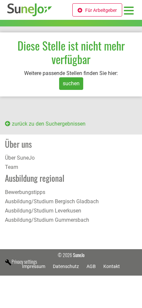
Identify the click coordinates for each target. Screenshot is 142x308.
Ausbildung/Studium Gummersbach (47, 220)
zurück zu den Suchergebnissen (49, 124)
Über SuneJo (20, 158)
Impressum (33, 266)
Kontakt (111, 266)
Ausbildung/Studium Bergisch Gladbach (52, 201)
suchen (71, 83)
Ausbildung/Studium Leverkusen (43, 211)
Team (11, 167)
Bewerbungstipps (25, 192)
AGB (91, 266)
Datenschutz (66, 266)
